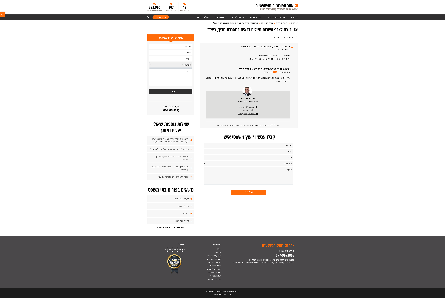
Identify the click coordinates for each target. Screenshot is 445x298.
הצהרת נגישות (215, 276)
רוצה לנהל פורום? (237, 17)
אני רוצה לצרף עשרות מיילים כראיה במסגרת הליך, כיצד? (235, 23)
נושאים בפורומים (214, 262)
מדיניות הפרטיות (214, 272)
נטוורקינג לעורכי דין (213, 269)
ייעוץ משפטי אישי (160, 17)
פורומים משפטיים (282, 23)
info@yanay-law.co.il (247, 113)
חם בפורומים (219, 17)
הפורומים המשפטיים (277, 17)
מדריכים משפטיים (214, 259)
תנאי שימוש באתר (214, 279)
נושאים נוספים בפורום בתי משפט (171, 227)
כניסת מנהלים (215, 265)
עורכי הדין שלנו (255, 17)
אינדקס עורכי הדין (214, 255)
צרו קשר (217, 252)
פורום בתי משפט (267, 23)
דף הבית (294, 17)
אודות (219, 249)
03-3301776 (247, 110)
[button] (2, 14)
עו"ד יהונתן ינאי (290, 37)
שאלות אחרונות (203, 17)
